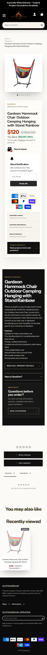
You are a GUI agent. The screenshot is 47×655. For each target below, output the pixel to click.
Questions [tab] (24, 473)
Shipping (21, 140)
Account (34, 15)
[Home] (18, 15)
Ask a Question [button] (24, 463)
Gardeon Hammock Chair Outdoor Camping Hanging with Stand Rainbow (15, 548)
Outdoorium (26, 650)
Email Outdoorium (23, 411)
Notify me (23, 183)
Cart (42, 15)
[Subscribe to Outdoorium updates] (42, 618)
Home (7, 39)
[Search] (42, 25)
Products (8, 41)
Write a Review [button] (25, 455)
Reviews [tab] (8, 473)
